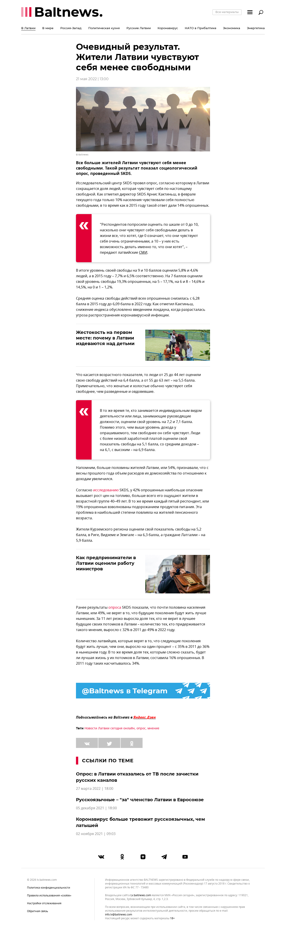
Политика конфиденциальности (48, 888)
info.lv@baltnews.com (118, 915)
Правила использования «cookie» (49, 895)
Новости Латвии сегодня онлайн (109, 728)
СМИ (143, 252)
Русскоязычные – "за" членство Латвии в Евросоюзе (140, 799)
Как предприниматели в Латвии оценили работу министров (106, 563)
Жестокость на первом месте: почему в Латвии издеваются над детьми (105, 338)
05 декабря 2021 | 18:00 (96, 808)
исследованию (106, 490)
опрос (141, 728)
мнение (153, 728)
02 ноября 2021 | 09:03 (96, 834)
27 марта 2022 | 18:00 (94, 788)
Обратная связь (37, 911)
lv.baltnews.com (140, 895)
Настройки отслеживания (44, 903)
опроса (114, 607)
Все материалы (227, 12)
